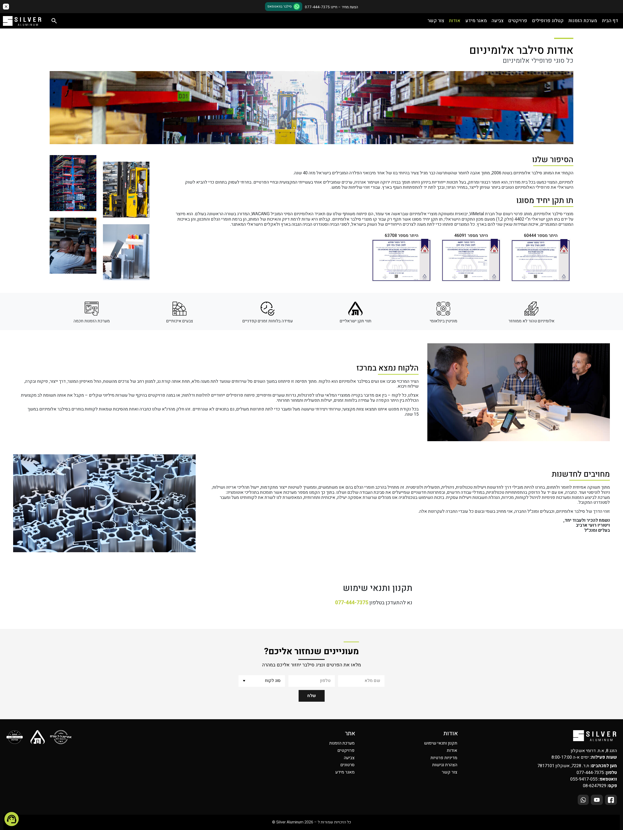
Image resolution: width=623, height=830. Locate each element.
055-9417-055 (583, 779)
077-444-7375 (351, 602)
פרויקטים (517, 20)
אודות (454, 20)
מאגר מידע (476, 20)
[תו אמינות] (14, 737)
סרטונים (347, 765)
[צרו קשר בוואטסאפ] (583, 800)
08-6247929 (594, 786)
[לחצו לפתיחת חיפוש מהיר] (54, 21)
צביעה (498, 20)
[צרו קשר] (11, 819)
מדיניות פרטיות (444, 758)
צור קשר (436, 20)
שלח (311, 695)
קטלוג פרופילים (548, 20)
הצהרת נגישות (444, 765)
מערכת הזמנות (582, 20)
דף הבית (610, 20)
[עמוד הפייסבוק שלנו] (611, 800)
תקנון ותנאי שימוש (440, 743)
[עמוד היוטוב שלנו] (597, 800)
